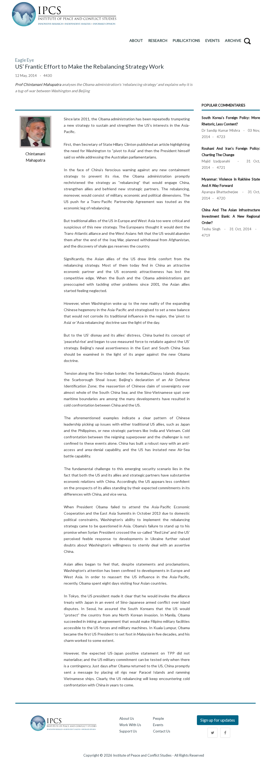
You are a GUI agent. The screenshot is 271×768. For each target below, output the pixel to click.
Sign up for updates (217, 719)
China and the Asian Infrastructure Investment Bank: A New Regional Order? (231, 216)
